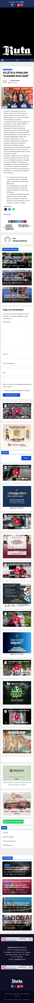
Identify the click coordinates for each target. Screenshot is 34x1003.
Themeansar (17, 995)
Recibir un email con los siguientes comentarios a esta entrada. (17, 385)
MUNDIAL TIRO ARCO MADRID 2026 (14, 262)
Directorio (10, 999)
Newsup (26, 993)
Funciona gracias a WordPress (12, 993)
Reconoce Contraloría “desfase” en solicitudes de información (16, 923)
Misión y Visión (18, 999)
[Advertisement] (17, 27)
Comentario (7, 322)
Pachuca (6, 900)
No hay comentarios (18, 874)
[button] (31, 60)
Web (4, 372)
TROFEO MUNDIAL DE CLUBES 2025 (23, 225)
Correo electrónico (9, 363)
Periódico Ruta (26, 999)
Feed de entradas (8, 837)
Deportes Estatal (7, 69)
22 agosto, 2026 (10, 872)
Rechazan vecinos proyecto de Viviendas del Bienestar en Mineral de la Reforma (16, 905)
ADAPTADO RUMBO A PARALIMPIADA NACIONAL (16, 279)
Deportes (6, 258)
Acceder (5, 832)
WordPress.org (7, 845)
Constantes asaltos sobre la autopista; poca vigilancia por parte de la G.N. (16, 869)
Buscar (5, 452)
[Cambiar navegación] (17, 60)
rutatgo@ (16, 959)
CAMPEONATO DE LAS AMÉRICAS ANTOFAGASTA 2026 (16, 297)
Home (5, 999)
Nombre (6, 354)
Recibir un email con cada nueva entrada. (17, 390)
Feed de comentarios (9, 841)
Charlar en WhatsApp (14, 821)
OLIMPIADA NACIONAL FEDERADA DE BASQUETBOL (10, 227)
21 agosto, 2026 (10, 889)
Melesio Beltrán (15, 80)
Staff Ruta (21, 925)
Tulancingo (7, 865)
